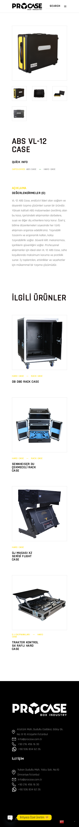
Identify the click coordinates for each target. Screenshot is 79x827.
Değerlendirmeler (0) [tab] (28, 193)
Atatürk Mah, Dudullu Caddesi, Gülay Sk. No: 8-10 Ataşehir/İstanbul (40, 731)
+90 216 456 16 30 (28, 744)
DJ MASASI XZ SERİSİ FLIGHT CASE (22, 556)
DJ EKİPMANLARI (21, 634)
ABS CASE (31, 169)
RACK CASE (36, 376)
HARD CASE (49, 169)
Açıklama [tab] (19, 188)
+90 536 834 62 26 (29, 749)
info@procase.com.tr (30, 739)
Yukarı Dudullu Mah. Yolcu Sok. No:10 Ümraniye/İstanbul (38, 772)
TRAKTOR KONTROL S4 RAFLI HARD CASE (25, 645)
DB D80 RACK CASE (25, 381)
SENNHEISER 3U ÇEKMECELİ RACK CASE (24, 467)
